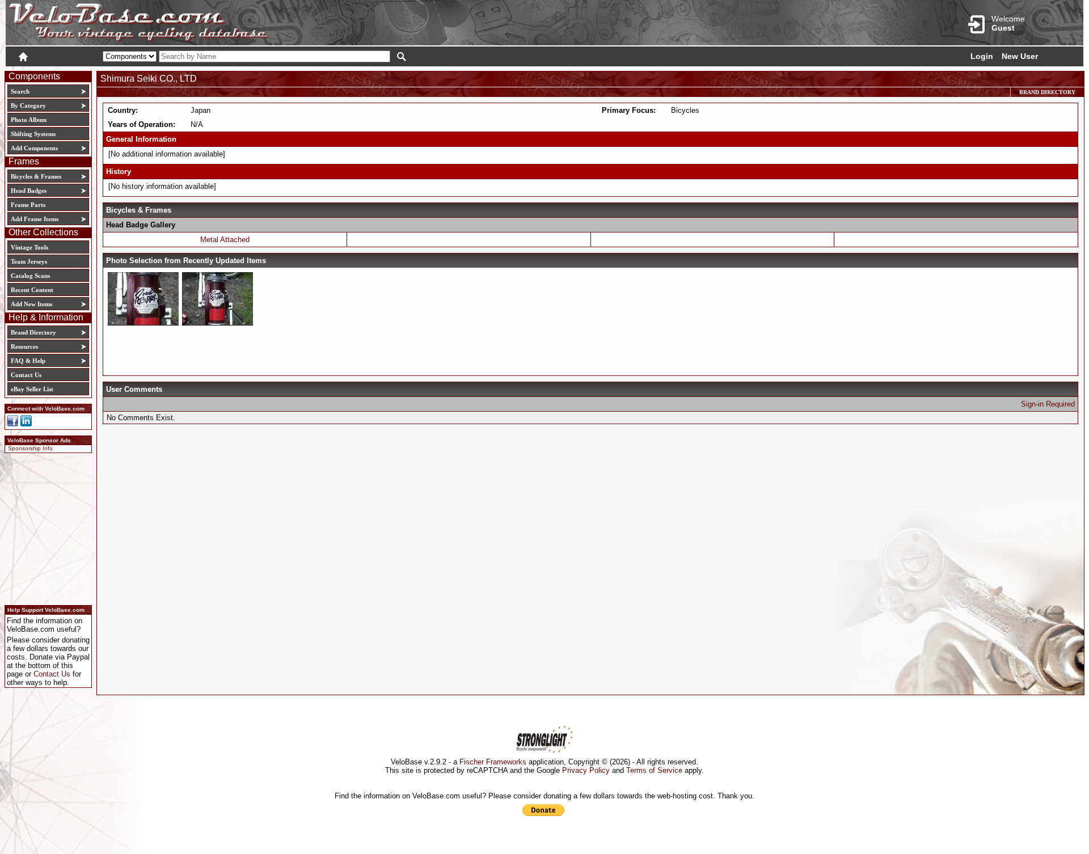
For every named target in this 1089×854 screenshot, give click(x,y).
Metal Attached (225, 239)
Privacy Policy (586, 770)
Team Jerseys (29, 261)
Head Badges (29, 190)
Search (20, 91)
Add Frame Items (34, 218)
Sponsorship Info (30, 448)
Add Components (34, 148)
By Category (28, 105)
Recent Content (32, 289)
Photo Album (29, 119)
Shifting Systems (33, 133)
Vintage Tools (29, 247)
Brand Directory (33, 332)
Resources (24, 346)
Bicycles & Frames (37, 176)
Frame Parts (28, 204)
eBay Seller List (32, 389)
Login (981, 56)
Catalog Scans (30, 275)
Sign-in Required (1048, 404)
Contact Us (26, 374)
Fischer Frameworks (492, 762)
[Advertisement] (45, 527)
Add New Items (31, 304)
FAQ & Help (28, 360)
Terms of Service (654, 770)
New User (1020, 56)
